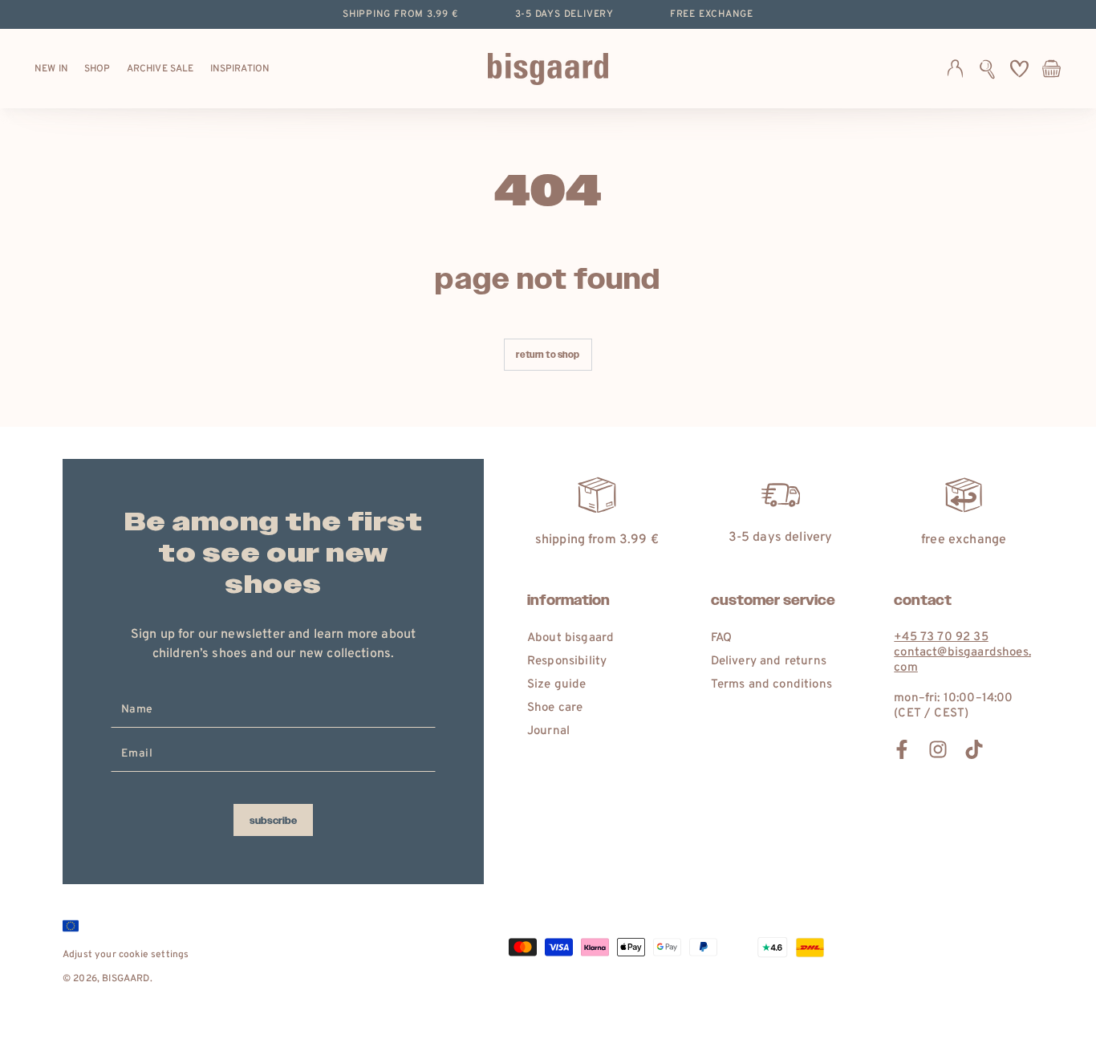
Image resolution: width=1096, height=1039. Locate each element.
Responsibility (567, 661)
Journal (548, 731)
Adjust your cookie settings (126, 954)
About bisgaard (570, 638)
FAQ (721, 638)
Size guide (557, 684)
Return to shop (547, 355)
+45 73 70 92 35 (941, 637)
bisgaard (125, 978)
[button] (987, 69)
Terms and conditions (771, 684)
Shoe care (555, 708)
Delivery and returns (768, 661)
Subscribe (273, 820)
